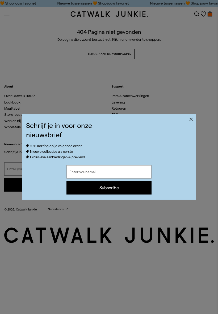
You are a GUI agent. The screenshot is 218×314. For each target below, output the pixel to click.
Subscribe (109, 187)
